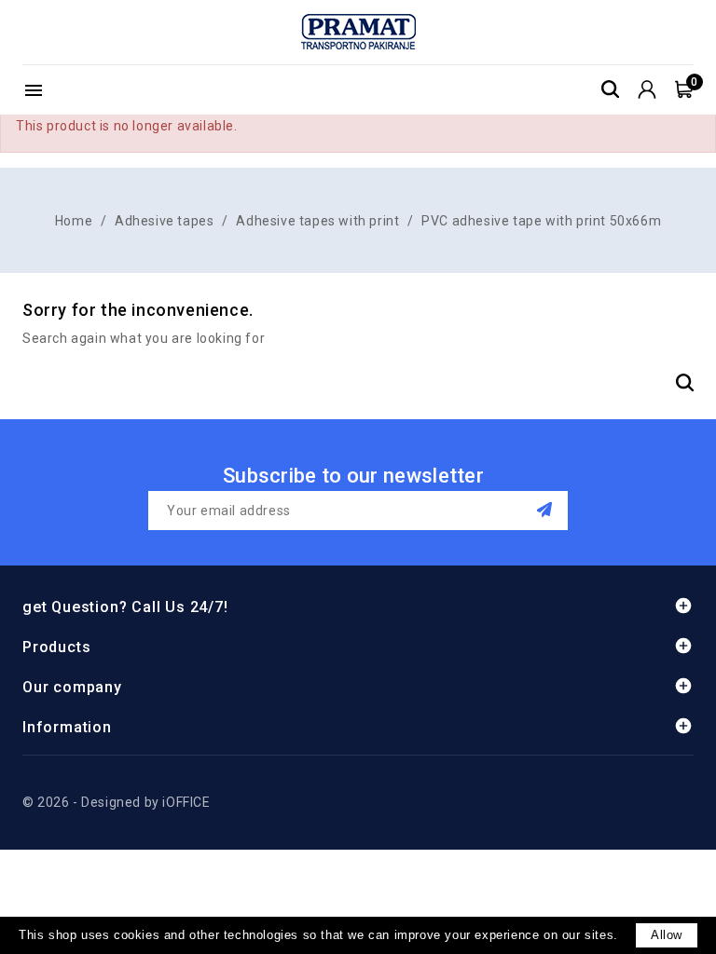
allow (666, 935)
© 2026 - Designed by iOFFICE (116, 802)
